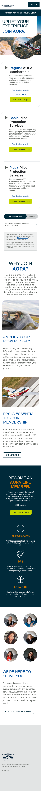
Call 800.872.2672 (21, 512)
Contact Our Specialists (18, 712)
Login (33, 13)
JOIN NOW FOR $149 (20, 150)
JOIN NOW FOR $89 (20, 100)
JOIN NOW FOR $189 (20, 201)
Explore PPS (12, 455)
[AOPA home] (7, 6)
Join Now (33, 5)
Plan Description (22, 238)
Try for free (19, 94)
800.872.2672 (6, 770)
